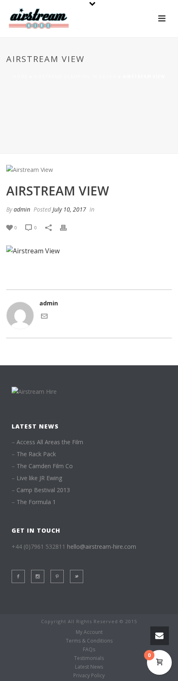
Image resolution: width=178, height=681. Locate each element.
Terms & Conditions (89, 641)
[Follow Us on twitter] (76, 576)
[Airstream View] (89, 169)
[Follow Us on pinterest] (57, 576)
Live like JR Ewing (39, 478)
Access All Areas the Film (50, 442)
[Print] (67, 227)
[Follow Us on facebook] (18, 576)
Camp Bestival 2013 (43, 490)
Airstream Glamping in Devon (75, 76)
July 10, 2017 (69, 209)
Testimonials (89, 658)
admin (22, 209)
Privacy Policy (89, 675)
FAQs (89, 649)
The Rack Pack (36, 454)
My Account (89, 632)
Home (20, 76)
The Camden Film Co (45, 466)
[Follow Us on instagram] (37, 576)
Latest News (89, 667)
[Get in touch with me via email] (44, 317)
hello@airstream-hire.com (101, 546)
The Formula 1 (36, 502)
